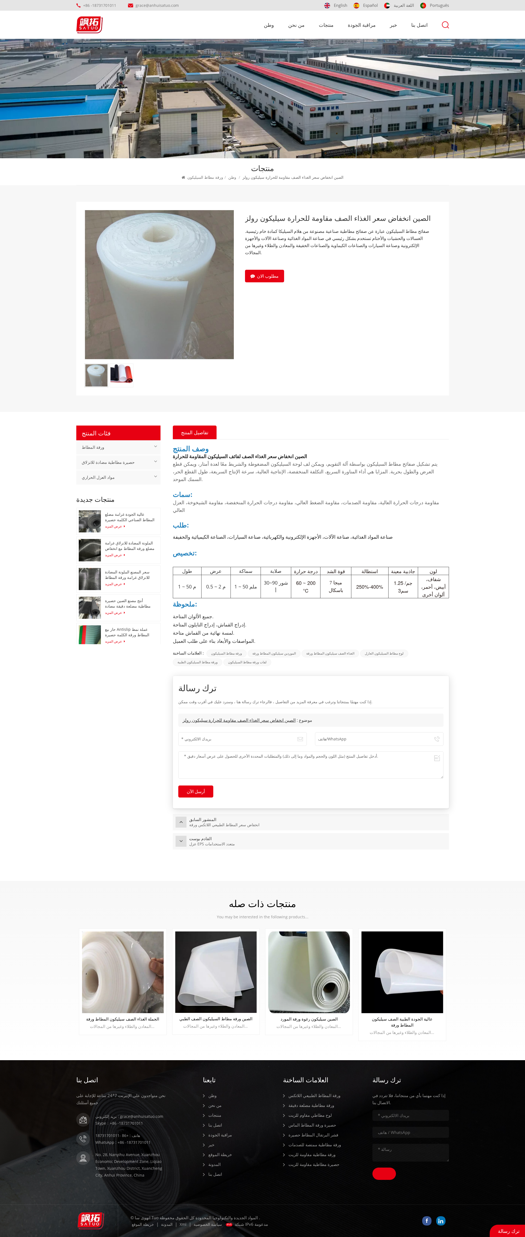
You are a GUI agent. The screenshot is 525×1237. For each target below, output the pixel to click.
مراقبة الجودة (362, 25)
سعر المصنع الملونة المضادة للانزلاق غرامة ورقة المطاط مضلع (127, 574)
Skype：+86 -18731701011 (119, 1123)
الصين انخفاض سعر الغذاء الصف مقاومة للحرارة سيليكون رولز (239, 720)
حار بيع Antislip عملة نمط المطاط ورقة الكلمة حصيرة (127, 632)
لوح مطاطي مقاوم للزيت (310, 1115)
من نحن (296, 25)
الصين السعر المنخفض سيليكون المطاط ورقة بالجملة (309, 1022)
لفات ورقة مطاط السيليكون (247, 662)
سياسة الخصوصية (208, 1224)
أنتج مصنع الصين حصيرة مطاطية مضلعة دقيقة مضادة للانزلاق (128, 603)
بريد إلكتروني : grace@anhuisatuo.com (129, 1116)
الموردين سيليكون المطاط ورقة (274, 653)
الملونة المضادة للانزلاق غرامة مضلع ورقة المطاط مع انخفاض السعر (129, 545)
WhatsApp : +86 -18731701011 (123, 1142)
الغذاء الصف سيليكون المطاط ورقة (330, 653)
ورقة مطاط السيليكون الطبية (197, 662)
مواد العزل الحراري (98, 477)
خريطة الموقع (220, 1154)
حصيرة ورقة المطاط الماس (312, 1125)
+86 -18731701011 (99, 5)
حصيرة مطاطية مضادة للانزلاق (108, 462)
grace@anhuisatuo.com (157, 5)
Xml (183, 1224)
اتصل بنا (419, 25)
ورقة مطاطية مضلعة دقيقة (311, 1105)
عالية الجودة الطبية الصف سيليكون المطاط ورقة (216, 1022)
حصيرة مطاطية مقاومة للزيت (313, 1164)
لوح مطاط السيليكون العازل (384, 653)
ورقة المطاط (93, 447)
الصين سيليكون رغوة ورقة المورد (122, 1019)
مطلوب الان (268, 276)
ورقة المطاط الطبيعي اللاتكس (314, 1095)
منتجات (326, 25)
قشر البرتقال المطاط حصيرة (313, 1135)
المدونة (214, 1164)
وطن (269, 25)
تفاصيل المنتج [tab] (194, 432)
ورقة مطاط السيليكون (205, 177)
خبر (393, 25)
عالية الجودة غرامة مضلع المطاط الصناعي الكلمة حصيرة (129, 517)
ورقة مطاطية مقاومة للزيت (312, 1154)
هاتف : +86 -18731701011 (117, 1135)
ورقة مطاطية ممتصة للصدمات (314, 1144)
